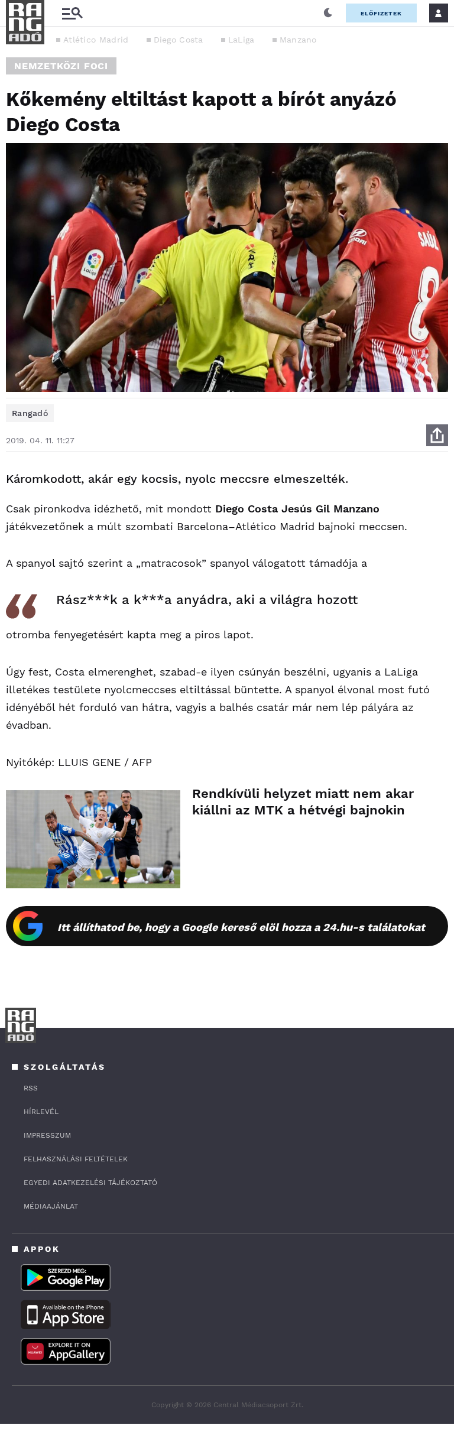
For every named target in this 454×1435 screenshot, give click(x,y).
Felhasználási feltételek (76, 1159)
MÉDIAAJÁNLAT (51, 1206)
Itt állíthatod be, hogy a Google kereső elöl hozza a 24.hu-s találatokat (241, 927)
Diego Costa (178, 39)
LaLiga (241, 39)
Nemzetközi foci (61, 66)
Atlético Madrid (96, 39)
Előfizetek (381, 13)
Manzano (298, 39)
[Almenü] (72, 13)
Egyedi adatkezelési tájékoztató (90, 1182)
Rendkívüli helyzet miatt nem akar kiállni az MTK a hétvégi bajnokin (303, 801)
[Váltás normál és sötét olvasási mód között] (328, 13)
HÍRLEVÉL (41, 1112)
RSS (31, 1088)
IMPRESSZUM (47, 1135)
